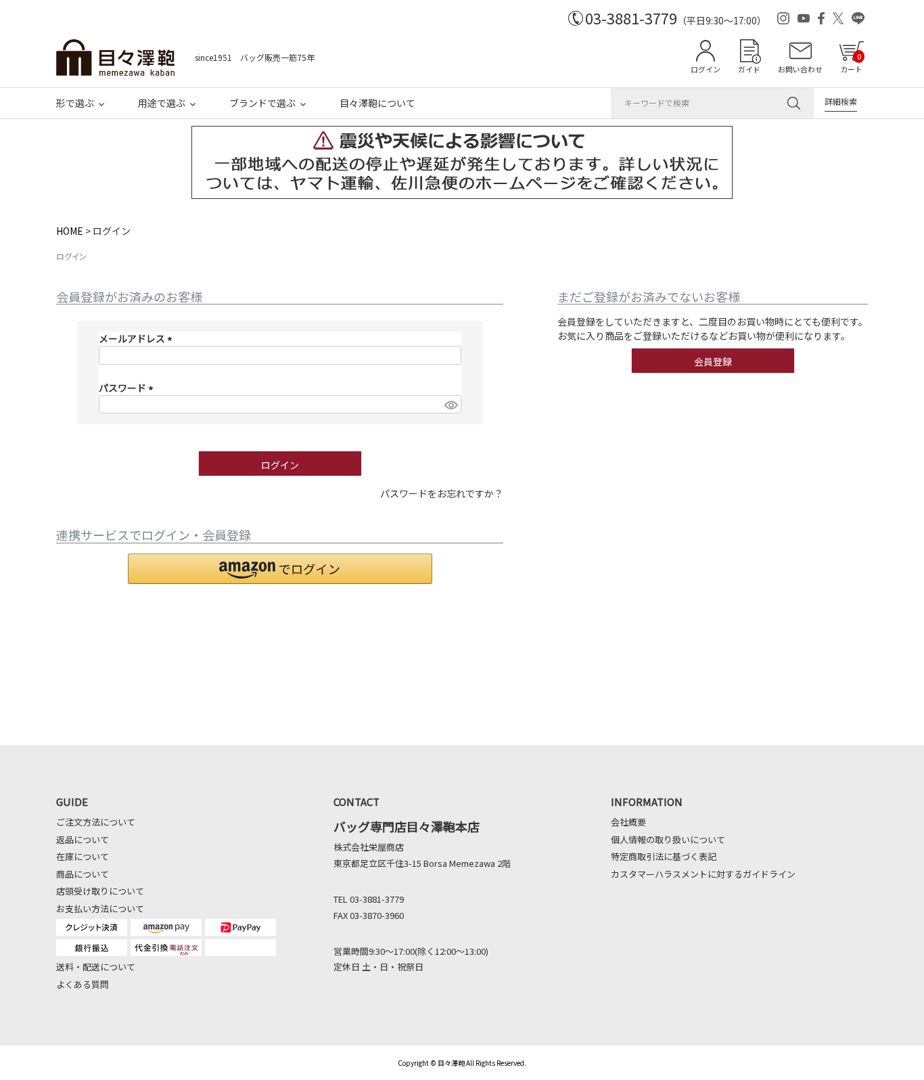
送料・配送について (95, 966)
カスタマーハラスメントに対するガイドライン (703, 874)
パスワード (128, 388)
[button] (280, 569)
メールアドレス (138, 338)
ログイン (705, 69)
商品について (82, 874)
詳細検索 (841, 101)
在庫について (82, 856)
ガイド (749, 69)
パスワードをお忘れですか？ (441, 493)
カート (851, 62)
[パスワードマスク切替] (450, 404)
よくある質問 (82, 984)
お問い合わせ (800, 69)
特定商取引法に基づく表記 (663, 856)
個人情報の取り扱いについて (668, 839)
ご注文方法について (95, 821)
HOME (69, 231)
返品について (82, 839)
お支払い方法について (100, 908)
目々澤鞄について (377, 103)
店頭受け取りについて (100, 890)
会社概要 (628, 821)
